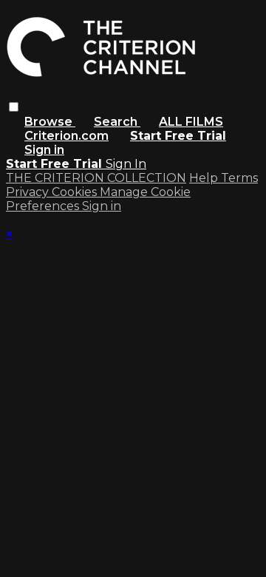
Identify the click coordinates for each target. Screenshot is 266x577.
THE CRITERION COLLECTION (96, 178)
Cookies (76, 192)
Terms (239, 178)
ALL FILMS (191, 122)
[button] (13, 107)
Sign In (126, 164)
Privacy (29, 192)
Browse (49, 122)
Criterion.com (66, 136)
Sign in (44, 150)
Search (117, 122)
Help (205, 178)
